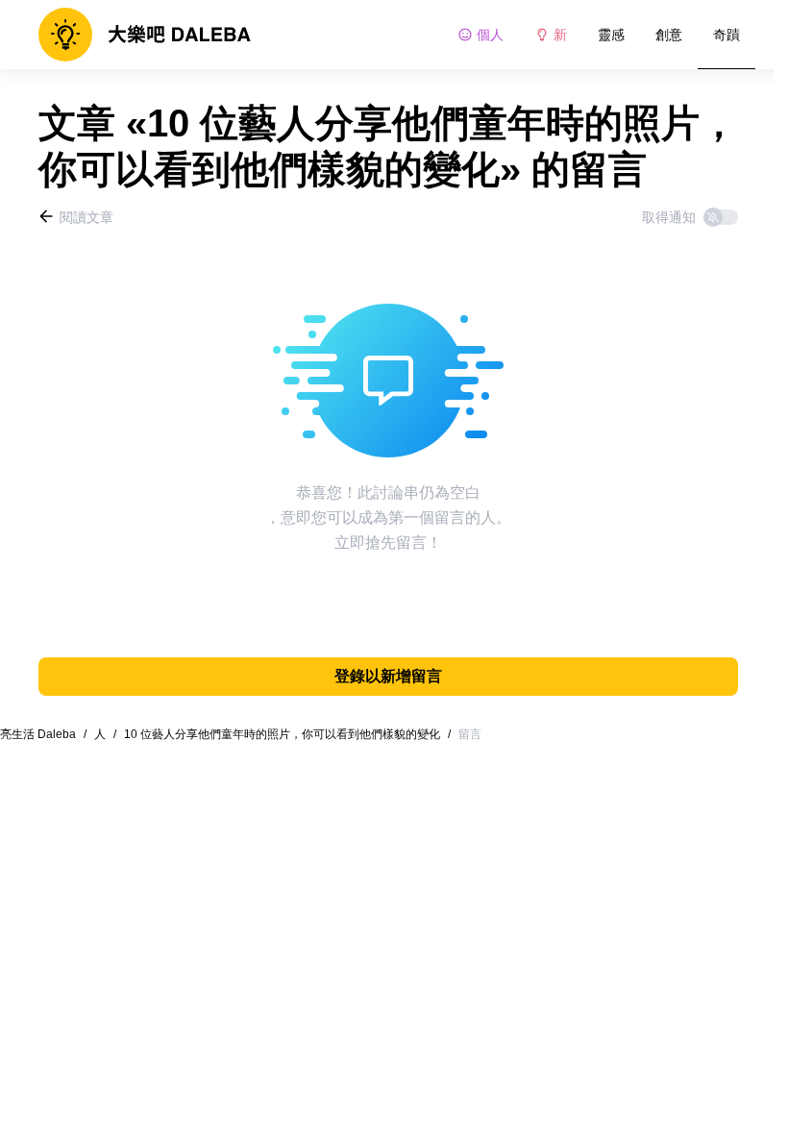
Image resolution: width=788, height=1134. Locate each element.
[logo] (144, 34)
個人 (490, 34)
